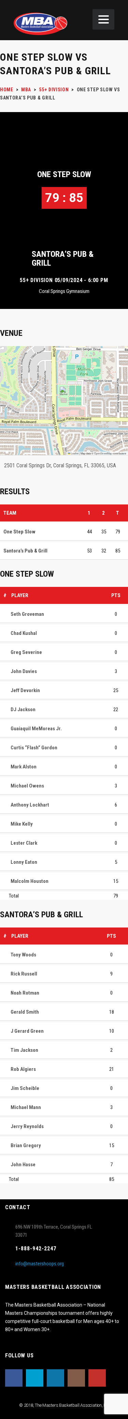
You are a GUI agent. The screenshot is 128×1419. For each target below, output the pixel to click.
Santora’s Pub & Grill (63, 258)
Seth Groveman (27, 614)
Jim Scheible (25, 1088)
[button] (64, 394)
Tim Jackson (24, 1050)
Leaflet (74, 453)
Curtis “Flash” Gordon (34, 748)
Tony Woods (23, 955)
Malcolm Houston (29, 881)
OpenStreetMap (103, 453)
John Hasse (23, 1164)
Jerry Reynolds (27, 1126)
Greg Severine (26, 652)
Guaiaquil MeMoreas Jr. (36, 729)
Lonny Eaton (24, 862)
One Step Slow (64, 174)
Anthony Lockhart (30, 805)
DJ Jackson (23, 709)
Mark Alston (24, 767)
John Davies (24, 671)
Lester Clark (24, 843)
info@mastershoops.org (39, 1264)
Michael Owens (27, 786)
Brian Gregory (26, 1145)
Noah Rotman (25, 993)
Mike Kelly (22, 824)
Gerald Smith (25, 1012)
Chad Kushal (24, 633)
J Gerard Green (27, 1031)
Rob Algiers (23, 1069)
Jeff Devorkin (25, 690)
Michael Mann (26, 1107)
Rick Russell (24, 974)
